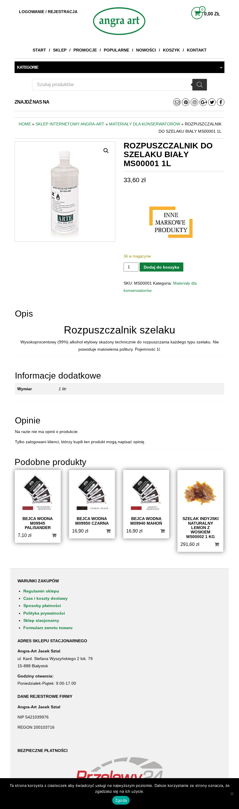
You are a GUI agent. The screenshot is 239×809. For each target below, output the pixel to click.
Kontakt (197, 50)
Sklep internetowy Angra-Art (70, 124)
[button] (106, 151)
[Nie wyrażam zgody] (232, 793)
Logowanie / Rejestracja (48, 11)
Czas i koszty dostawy (45, 598)
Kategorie (27, 67)
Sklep (59, 50)
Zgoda (121, 800)
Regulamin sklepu (41, 591)
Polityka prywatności (44, 613)
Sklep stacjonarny (41, 620)
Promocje (85, 50)
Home (25, 124)
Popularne (116, 50)
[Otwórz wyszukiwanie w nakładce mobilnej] (119, 85)
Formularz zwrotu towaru (48, 627)
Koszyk (171, 50)
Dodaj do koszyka (161, 267)
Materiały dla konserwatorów (144, 124)
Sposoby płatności (42, 605)
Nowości (146, 50)
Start (39, 50)
